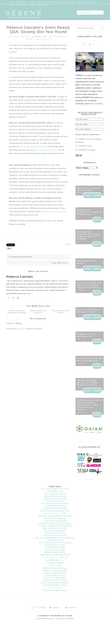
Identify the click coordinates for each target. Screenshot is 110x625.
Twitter (55, 607)
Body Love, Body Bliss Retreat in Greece (87, 310)
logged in (21, 329)
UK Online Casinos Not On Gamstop (55, 516)
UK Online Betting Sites (55, 530)
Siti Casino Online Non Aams (55, 489)
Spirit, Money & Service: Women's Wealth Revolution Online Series (89, 190)
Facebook (41, 607)
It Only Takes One (59, 263)
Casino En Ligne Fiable (55, 578)
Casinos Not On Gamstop (55, 508)
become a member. (95, 104)
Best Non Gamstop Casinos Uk (39, 5)
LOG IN (33, 2)
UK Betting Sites (55, 491)
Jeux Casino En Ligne (55, 550)
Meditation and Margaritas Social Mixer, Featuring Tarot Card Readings (88, 235)
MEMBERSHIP (22, 2)
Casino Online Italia (55, 547)
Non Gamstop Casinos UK (88, 2)
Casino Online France (55, 575)
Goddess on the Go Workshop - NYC (86, 335)
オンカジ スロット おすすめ (55, 557)
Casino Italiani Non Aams (55, 573)
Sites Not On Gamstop (55, 518)
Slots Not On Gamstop (55, 506)
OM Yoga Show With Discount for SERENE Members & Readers (87, 382)
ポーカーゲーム (55, 587)
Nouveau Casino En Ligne (55, 580)
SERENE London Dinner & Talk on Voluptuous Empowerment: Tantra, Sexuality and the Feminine (89, 404)
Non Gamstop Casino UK (55, 528)
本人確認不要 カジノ (55, 560)
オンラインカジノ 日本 (55, 513)
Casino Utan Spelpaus (17, 5)
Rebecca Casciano (20, 36)
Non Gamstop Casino (68, 2)
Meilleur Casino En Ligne (55, 568)
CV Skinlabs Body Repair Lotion (33, 146)
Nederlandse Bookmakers (47, 2)
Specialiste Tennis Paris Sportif (55, 555)
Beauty (53, 36)
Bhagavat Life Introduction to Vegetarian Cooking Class (89, 212)
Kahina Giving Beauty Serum (46, 150)
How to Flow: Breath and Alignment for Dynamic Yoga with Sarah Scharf (89, 285)
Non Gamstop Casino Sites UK (55, 511)
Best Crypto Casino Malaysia (55, 582)
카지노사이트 (55, 565)
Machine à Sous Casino (55, 585)
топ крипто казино (55, 563)
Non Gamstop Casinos (55, 494)
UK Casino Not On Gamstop (55, 503)
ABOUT (11, 2)
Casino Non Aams (55, 540)
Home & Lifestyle (43, 39)
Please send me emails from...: (88, 134)
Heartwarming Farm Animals (21, 257)
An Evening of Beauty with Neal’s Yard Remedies (89, 359)
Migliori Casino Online (55, 552)
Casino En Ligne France (55, 590)
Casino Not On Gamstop (55, 496)
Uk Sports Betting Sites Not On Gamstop (55, 538)
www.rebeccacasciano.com (54, 211)
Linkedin (72, 607)
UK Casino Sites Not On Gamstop (55, 523)
